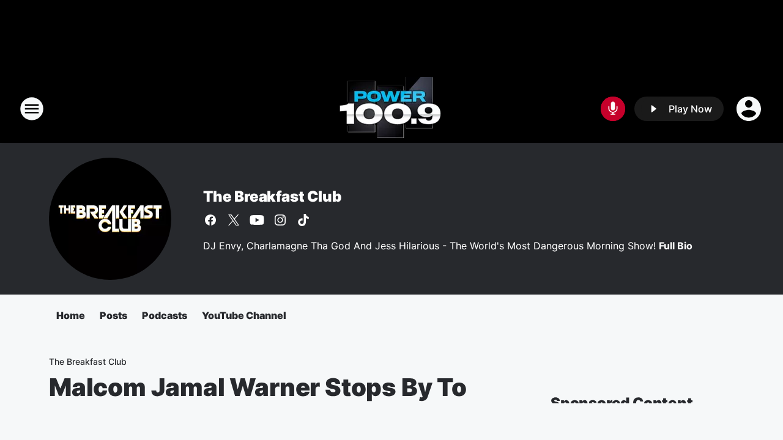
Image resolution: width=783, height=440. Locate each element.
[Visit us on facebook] (210, 220)
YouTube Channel (244, 315)
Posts (113, 315)
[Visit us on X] (233, 220)
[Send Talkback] (613, 109)
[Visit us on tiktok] (303, 220)
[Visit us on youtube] (257, 220)
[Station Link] (391, 109)
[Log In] (750, 109)
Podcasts (164, 315)
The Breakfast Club (272, 196)
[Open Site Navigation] (32, 109)
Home (70, 315)
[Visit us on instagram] (280, 220)
